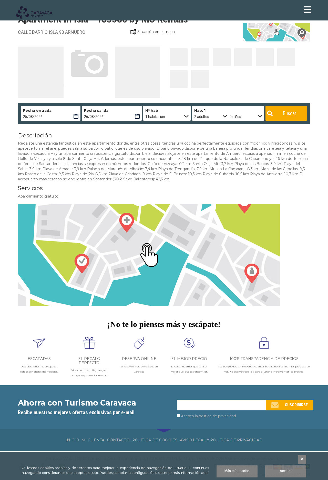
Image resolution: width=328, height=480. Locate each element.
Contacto (118, 440)
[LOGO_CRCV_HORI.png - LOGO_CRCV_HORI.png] (37, 13)
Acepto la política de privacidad (208, 416)
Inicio (72, 440)
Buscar (289, 113)
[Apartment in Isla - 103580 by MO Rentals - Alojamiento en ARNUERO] (178, 57)
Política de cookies (154, 440)
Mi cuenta (93, 440)
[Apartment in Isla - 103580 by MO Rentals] (276, 32)
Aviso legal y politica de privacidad (221, 440)
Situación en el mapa (156, 31)
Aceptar (286, 470)
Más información (237, 470)
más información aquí (190, 473)
